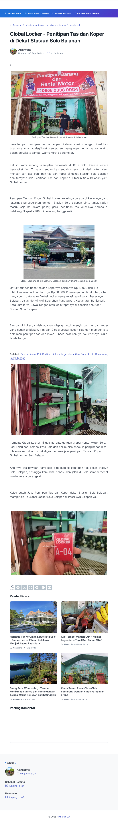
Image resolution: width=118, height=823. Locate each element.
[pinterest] (43, 587)
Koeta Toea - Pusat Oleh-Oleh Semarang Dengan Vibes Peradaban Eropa (82, 692)
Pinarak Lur (64, 816)
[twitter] (24, 587)
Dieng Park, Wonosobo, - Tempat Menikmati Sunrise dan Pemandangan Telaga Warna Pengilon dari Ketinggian (33, 692)
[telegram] (37, 587)
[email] (49, 587)
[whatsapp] (30, 587)
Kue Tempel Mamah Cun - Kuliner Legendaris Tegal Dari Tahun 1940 (81, 638)
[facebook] (18, 587)
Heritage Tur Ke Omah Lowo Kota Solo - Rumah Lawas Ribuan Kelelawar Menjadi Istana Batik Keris (33, 640)
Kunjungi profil (28, 773)
